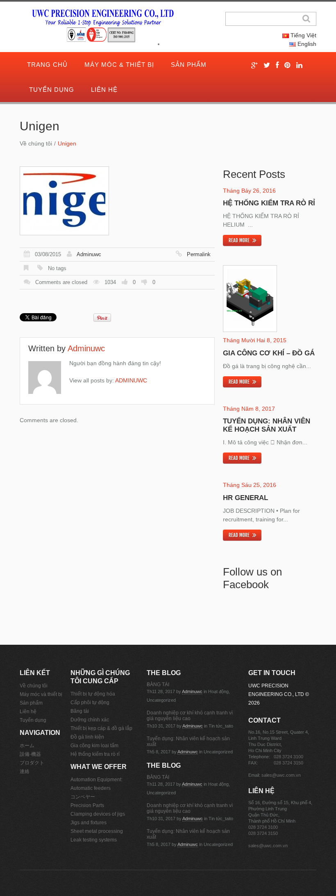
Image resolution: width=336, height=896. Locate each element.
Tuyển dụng (51, 89)
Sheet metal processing (96, 831)
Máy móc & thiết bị (119, 64)
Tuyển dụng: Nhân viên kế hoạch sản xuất (266, 425)
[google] (254, 65)
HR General (245, 498)
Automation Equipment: (96, 779)
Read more (239, 240)
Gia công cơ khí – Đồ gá (269, 353)
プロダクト (32, 763)
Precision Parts (87, 805)
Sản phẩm (189, 64)
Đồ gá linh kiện (87, 737)
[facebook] (277, 65)
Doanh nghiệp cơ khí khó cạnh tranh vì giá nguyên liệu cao (190, 715)
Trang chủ (47, 64)
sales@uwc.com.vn (281, 775)
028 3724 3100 (288, 756)
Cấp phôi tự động (89, 702)
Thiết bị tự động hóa (92, 694)
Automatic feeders (90, 788)
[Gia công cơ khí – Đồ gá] (250, 298)
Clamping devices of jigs (97, 814)
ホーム (27, 745)
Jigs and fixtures (88, 823)
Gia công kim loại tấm (94, 745)
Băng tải (79, 711)
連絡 (25, 771)
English (306, 44)
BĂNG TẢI (158, 684)
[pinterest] (287, 65)
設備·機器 (30, 754)
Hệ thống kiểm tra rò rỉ (269, 203)
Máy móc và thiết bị (41, 694)
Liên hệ (104, 89)
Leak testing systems (93, 840)
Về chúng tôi (36, 143)
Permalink (199, 254)
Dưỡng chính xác (89, 720)
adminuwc (89, 254)
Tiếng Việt (302, 35)
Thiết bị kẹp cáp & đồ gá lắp (101, 728)
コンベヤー (82, 797)
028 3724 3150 (288, 762)
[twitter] (267, 65)
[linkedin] (299, 65)
